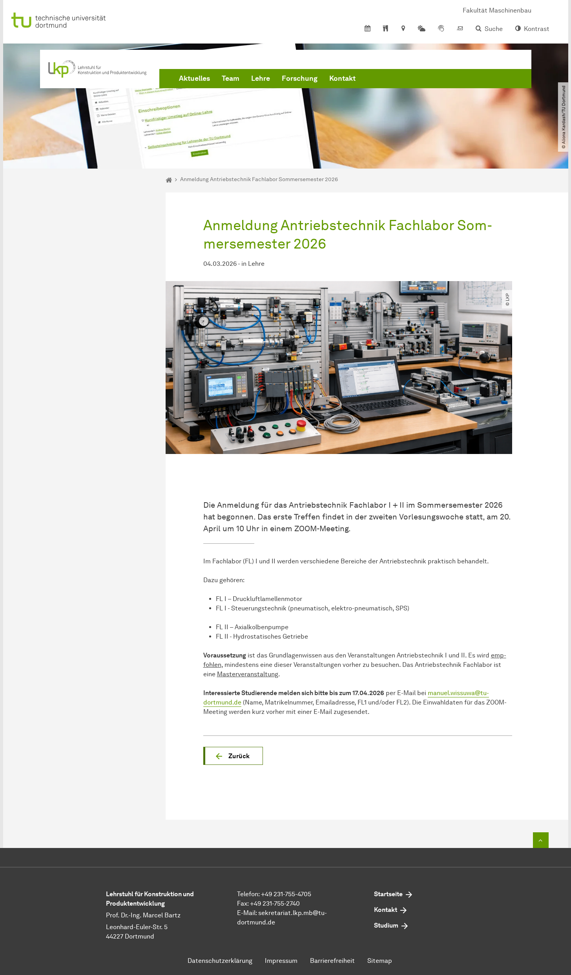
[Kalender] (367, 29)
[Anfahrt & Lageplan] (402, 29)
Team (230, 78)
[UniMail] (460, 29)
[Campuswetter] (421, 29)
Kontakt (342, 78)
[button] (233, 756)
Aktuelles (194, 78)
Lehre (260, 78)
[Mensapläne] (385, 29)
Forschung (299, 78)
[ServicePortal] (441, 29)
